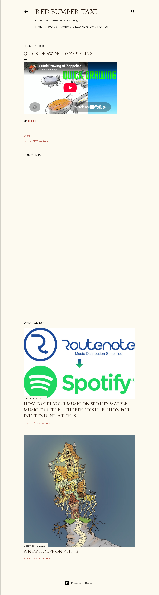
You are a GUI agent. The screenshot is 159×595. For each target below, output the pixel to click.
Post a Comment (42, 422)
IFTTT (32, 121)
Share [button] (27, 135)
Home (40, 27)
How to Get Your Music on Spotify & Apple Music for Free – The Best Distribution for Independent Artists (77, 410)
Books (52, 27)
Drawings (80, 27)
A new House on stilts (51, 551)
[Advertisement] (79, 284)
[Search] (133, 11)
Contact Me (99, 27)
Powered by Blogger (82, 582)
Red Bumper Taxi (66, 11)
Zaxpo (64, 27)
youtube (43, 141)
